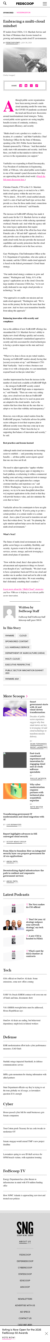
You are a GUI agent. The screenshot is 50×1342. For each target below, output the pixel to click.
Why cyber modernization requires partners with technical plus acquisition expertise (37, 792)
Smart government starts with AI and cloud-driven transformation (39, 707)
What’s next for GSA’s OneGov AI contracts (35, 954)
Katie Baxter (36, 807)
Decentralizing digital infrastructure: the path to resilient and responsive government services (23, 873)
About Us (25, 1241)
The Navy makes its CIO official (35, 906)
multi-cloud (12, 658)
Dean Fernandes (38, 744)
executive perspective (17, 664)
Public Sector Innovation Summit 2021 (24, 671)
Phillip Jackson (38, 778)
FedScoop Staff (13, 43)
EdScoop (25, 1280)
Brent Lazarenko (38, 747)
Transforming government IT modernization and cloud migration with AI (23, 817)
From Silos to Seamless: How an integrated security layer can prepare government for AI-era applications (24, 853)
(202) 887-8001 (25, 1324)
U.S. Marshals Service (17, 647)
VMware (9, 635)
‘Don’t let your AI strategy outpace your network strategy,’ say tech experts (35, 925)
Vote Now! (8, 1337)
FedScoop (25, 1254)
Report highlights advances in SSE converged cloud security (20, 835)
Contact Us (25, 1318)
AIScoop (25, 1286)
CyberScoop (25, 1267)
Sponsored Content (16, 641)
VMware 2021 (12, 678)
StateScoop (25, 1274)
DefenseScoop (25, 1261)
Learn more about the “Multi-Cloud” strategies (23, 589)
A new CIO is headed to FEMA (34, 937)
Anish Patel (12, 861)
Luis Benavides (14, 824)
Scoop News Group (16, 841)
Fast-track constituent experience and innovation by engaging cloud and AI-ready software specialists (37, 763)
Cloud (23, 635)
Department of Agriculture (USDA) (25, 653)
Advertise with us (25, 1305)
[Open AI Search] (8, 3)
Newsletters (25, 1298)
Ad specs (25, 1311)
